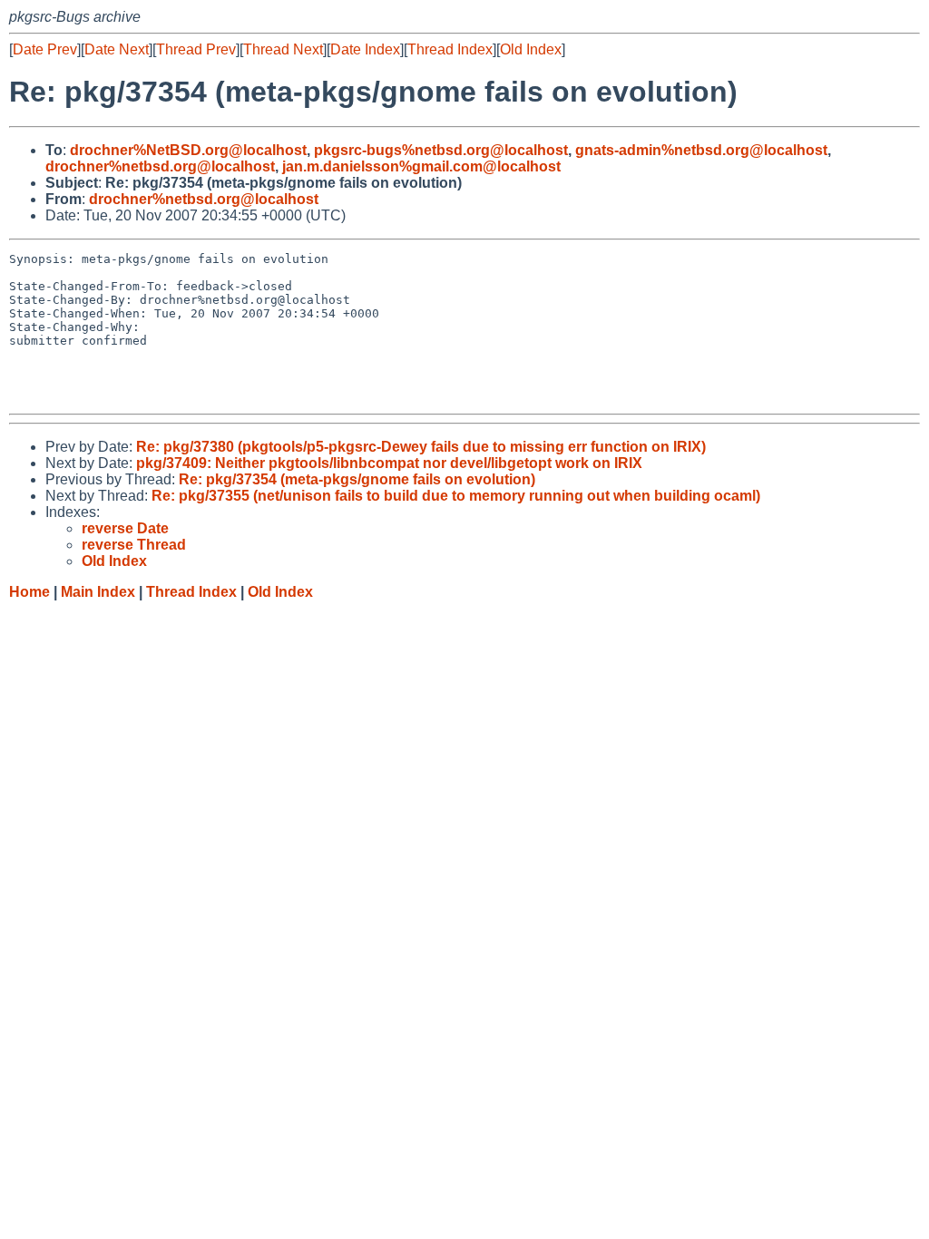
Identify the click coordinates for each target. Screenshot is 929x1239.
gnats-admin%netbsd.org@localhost (701, 150)
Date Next (116, 49)
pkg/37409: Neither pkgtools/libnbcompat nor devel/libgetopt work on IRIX (389, 463)
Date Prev (45, 49)
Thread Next (283, 49)
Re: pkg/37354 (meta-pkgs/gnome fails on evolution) (357, 479)
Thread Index (450, 49)
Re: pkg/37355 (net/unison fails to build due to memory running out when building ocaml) (456, 495)
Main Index (98, 592)
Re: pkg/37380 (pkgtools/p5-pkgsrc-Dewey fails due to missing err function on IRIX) (421, 446)
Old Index (531, 49)
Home (29, 592)
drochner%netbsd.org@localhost (160, 166)
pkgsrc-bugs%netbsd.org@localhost (441, 150)
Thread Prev (196, 49)
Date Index (365, 49)
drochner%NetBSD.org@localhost (188, 150)
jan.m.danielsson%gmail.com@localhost (421, 166)
